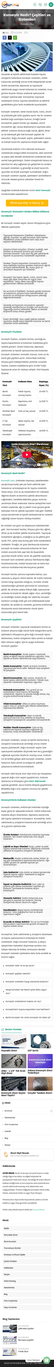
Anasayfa (24, 24)
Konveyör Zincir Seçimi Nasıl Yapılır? (13, 1094)
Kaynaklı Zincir (9, 1051)
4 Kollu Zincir (23, 1352)
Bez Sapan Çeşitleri (26, 1340)
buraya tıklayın (39, 1210)
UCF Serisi (33, 1051)
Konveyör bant (8, 481)
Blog (32, 24)
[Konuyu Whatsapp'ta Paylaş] (15, 38)
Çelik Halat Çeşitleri (26, 1329)
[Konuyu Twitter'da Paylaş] (10, 38)
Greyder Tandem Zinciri (40, 1093)
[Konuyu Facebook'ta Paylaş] (5, 38)
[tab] (27, 965)
